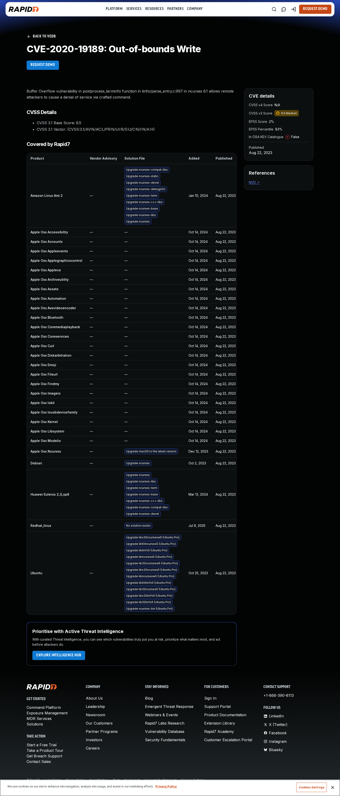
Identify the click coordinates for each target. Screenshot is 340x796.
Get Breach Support (44, 756)
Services (133, 9)
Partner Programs (102, 731)
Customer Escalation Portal (228, 739)
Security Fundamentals (165, 739)
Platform (114, 9)
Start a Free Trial (41, 745)
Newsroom (95, 715)
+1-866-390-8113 (278, 695)
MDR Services (39, 718)
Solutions (35, 724)
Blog (149, 698)
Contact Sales (39, 761)
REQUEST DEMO (43, 65)
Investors (94, 739)
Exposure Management (47, 713)
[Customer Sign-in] (293, 9)
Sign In (210, 698)
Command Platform (44, 707)
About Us (94, 698)
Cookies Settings (311, 787)
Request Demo (315, 9)
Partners (175, 9)
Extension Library (219, 723)
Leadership (95, 706)
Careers (93, 748)
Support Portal (217, 706)
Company (195, 9)
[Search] (274, 9)
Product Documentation (225, 715)
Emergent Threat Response (169, 706)
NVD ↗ (254, 182)
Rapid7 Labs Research (164, 723)
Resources (154, 9)
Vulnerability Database (164, 731)
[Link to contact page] (284, 9)
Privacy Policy (166, 786)
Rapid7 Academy (219, 731)
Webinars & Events (161, 715)
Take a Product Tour (45, 750)
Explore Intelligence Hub (58, 655)
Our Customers (99, 723)
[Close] (333, 787)
